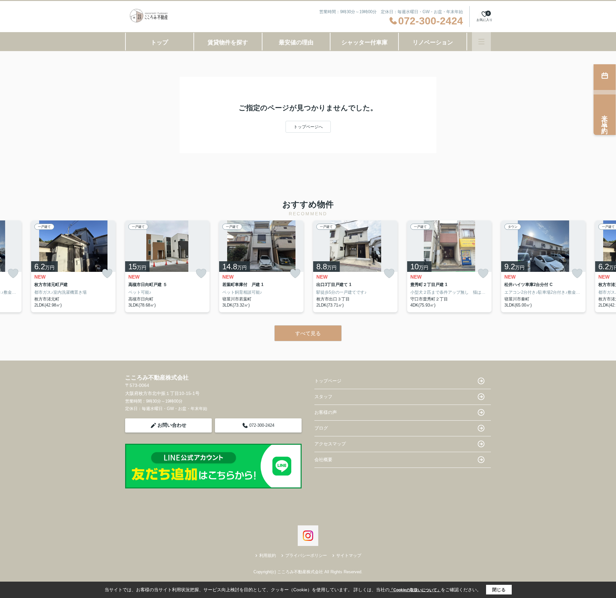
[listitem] (167, 266)
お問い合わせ (172, 425)
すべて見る (308, 333)
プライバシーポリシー (306, 555)
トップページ (327, 380)
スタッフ (323, 396)
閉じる (499, 589)
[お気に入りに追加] (13, 273)
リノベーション (433, 42)
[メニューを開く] (481, 41)
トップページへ (308, 126)
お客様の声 (325, 412)
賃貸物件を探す (228, 42)
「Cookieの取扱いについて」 (415, 590)
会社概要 (323, 459)
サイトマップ (348, 555)
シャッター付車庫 (364, 42)
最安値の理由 (296, 42)
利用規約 (267, 555)
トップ (159, 42)
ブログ (321, 428)
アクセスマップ (330, 443)
